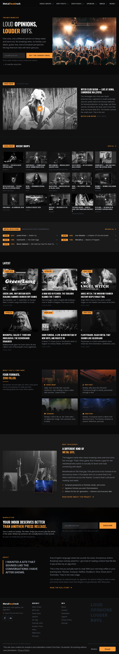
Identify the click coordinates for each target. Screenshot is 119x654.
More (112, 4)
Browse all (109, 229)
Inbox (103, 4)
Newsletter (65, 613)
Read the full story (60, 587)
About (63, 607)
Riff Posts (62, 4)
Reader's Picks (37, 626)
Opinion (92, 4)
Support (64, 617)
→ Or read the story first (12, 64)
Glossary (35, 636)
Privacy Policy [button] (24, 650)
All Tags (35, 620)
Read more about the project (77, 497)
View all (111, 146)
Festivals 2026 (37, 623)
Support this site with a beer (14, 613)
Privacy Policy (66, 620)
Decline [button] (94, 649)
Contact (64, 610)
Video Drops (47, 4)
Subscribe (107, 525)
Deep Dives (77, 4)
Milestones (36, 633)
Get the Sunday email (39, 55)
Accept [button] (107, 649)
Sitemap (64, 623)
